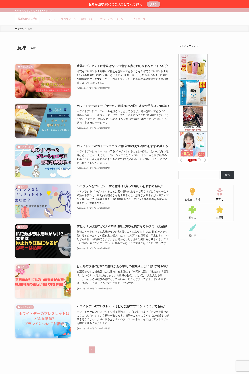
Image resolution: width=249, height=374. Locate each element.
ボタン (153, 4)
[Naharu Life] (27, 19)
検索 (227, 175)
